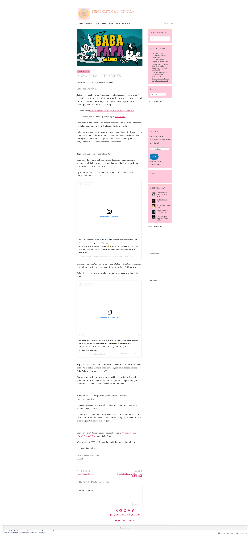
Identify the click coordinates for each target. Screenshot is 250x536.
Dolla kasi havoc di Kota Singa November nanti (160, 80)
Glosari (89, 23)
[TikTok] (133, 510)
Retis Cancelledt (123, 23)
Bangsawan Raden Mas (163, 206)
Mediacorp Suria (98, 256)
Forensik (125, 433)
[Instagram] (168, 22)
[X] (116, 510)
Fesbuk (153, 174)
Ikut (154, 156)
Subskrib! (154, 131)
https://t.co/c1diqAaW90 (99, 110)
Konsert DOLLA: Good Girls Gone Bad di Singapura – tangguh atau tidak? (160, 67)
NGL (97, 23)
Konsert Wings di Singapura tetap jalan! (160, 60)
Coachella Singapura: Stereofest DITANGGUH (129, 473)
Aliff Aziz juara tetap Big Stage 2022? (162, 218)
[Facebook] (164, 22)
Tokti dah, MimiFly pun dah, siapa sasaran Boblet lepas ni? (160, 74)
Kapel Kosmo (92, 436)
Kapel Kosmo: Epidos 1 (85, 472)
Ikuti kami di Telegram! (125, 520)
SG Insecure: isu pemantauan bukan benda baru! (159, 55)
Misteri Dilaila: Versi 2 (162, 201)
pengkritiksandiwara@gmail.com (125, 514)
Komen (136, 504)
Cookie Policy (41, 532)
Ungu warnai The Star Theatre (163, 211)
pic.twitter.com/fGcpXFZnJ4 (122, 110)
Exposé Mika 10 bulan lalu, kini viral (162, 194)
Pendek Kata (107, 23)
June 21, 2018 (120, 116)
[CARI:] (160, 38)
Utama (80, 23)
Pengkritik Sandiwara (113, 11)
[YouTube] (171, 22)
